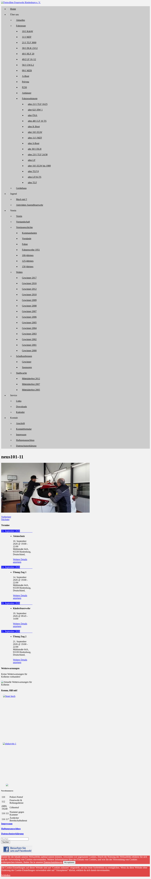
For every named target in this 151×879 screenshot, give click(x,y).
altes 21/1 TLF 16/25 (37, 104)
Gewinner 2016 (29, 283)
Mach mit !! (21, 199)
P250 (24, 87)
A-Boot (25, 76)
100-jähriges (27, 255)
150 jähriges (27, 266)
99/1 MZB (27, 70)
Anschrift (20, 423)
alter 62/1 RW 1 (35, 109)
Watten (19, 272)
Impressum (21, 434)
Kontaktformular (24, 429)
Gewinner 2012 (29, 289)
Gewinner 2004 (29, 328)
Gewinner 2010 (29, 294)
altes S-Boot (33, 143)
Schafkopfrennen (24, 356)
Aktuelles (20, 20)
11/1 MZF (26, 37)
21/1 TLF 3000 (29, 42)
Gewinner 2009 (29, 300)
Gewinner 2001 (29, 345)
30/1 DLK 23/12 (30, 48)
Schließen (5, 875)
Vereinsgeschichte (24, 227)
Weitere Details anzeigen (20, 560)
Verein (19, 216)
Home (13, 9)
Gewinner (26, 362)
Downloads (21, 406)
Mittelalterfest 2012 (31, 378)
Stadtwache (21, 373)
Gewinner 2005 (29, 322)
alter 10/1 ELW (35, 132)
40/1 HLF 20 (28, 53)
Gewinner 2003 (29, 333)
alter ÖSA (32, 115)
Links (18, 401)
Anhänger (26, 93)
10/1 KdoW (27, 31)
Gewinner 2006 (29, 317)
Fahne (25, 244)
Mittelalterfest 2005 (31, 390)
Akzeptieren (69, 862)
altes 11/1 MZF (35, 137)
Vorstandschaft (23, 221)
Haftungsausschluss (25, 440)
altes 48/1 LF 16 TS (37, 121)
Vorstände (26, 238)
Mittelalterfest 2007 (31, 384)
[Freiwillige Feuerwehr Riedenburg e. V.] (21, 2)
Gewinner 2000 (29, 350)
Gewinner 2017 (29, 277)
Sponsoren (27, 367)
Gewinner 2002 (29, 339)
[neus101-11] (45, 512)
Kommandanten (29, 233)
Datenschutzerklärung (26, 446)
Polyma (25, 81)
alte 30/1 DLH (34, 149)
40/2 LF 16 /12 (29, 59)
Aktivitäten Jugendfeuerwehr (29, 205)
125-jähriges (27, 261)
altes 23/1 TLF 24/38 (37, 154)
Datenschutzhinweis (53, 862)
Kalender (20, 412)
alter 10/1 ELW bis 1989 (39, 165)
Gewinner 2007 (29, 311)
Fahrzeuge (21, 25)
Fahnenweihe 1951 (31, 249)
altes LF (31, 160)
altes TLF (32, 182)
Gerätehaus (21, 188)
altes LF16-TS (34, 177)
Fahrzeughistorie (29, 98)
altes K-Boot (34, 126)
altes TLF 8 (33, 171)
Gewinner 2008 (29, 305)
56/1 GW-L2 (28, 65)
